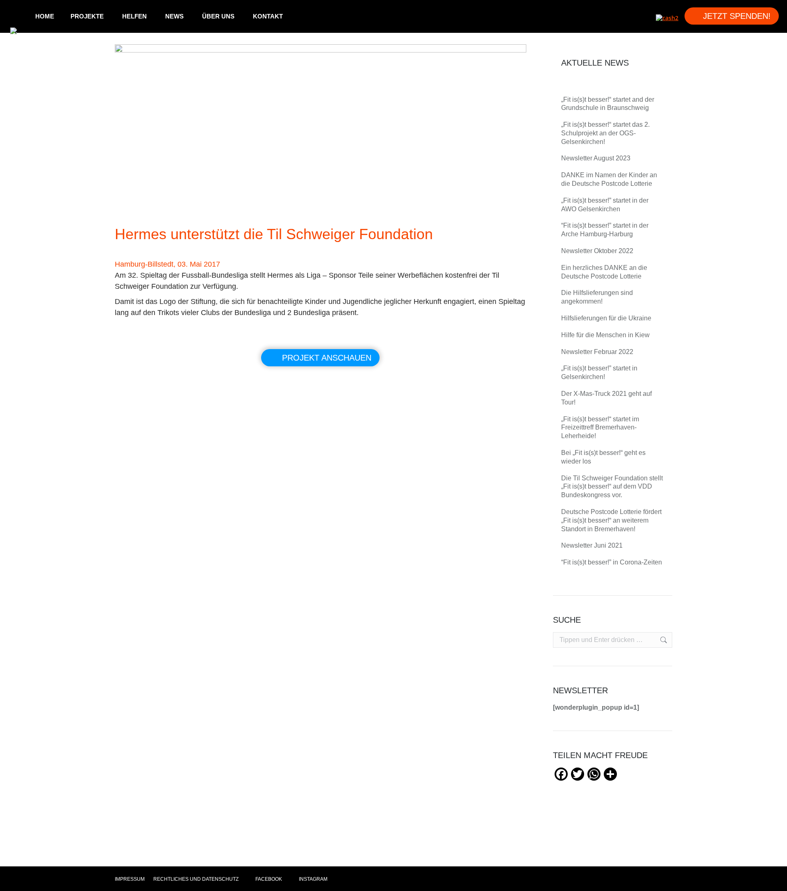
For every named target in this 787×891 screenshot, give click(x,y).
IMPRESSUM (130, 879)
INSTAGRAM (313, 879)
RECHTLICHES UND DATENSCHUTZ (196, 879)
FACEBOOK (268, 879)
